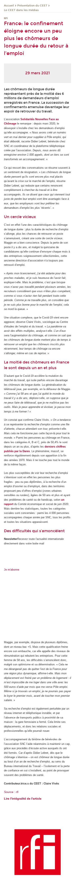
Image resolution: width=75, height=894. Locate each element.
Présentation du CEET (32, 5)
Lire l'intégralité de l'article (22, 798)
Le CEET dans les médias (21, 10)
